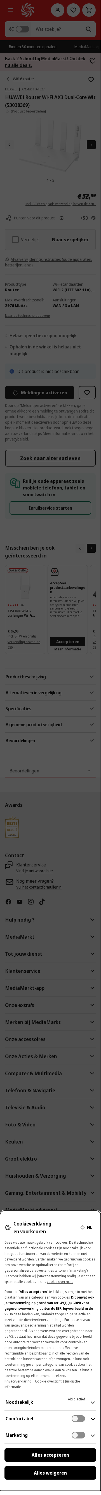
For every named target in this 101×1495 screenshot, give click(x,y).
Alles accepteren (50, 1455)
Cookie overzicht (48, 1381)
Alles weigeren (50, 1473)
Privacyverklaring (17, 1381)
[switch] (78, 1418)
